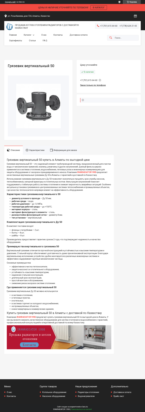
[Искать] (111, 38)
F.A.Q (45, 40)
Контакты (58, 35)
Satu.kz (85, 407)
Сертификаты (15, 40)
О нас (43, 35)
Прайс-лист (118, 396)
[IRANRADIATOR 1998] (9, 26)
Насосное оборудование (53, 396)
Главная (13, 35)
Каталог (27, 35)
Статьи (32, 40)
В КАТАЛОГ (99, 7)
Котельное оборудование (54, 392)
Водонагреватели (86, 396)
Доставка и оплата (79, 35)
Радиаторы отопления (88, 392)
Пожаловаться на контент (81, 409)
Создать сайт (10, 2)
